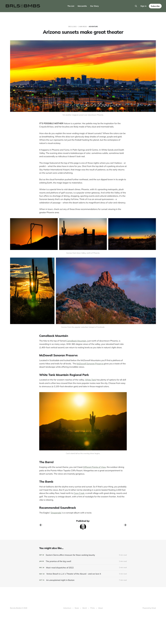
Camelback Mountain (76, 340)
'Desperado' (56, 512)
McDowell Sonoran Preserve (90, 363)
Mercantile (82, 6)
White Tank (90, 379)
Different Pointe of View (94, 467)
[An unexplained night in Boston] (83, 580)
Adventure (93, 26)
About (100, 608)
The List (70, 6)
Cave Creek (79, 493)
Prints (92, 608)
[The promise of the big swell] (83, 561)
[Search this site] (136, 6)
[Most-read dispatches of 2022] (83, 568)
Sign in (143, 6)
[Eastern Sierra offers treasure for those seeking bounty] (83, 555)
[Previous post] (40, 525)
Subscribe (155, 6)
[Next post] (125, 525)
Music (77, 608)
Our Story (94, 6)
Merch (84, 608)
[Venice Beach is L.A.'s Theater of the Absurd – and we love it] (83, 574)
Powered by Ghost (149, 608)
